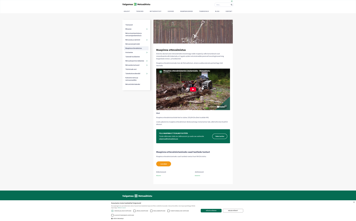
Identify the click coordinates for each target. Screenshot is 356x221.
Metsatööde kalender (132, 84)
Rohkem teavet (122, 208)
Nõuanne (128, 29)
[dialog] (178, 210)
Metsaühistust (155, 11)
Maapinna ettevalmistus (133, 48)
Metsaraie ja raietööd (132, 40)
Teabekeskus (204, 11)
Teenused (140, 11)
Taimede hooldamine (132, 57)
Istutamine (129, 52)
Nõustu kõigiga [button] (211, 210)
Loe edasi (163, 164)
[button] (154, 218)
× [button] (354, 202)
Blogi (217, 11)
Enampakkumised (186, 11)
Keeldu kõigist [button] (233, 210)
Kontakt (229, 11)
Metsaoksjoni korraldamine (134, 61)
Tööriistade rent (131, 69)
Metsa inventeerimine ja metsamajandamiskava (133, 34)
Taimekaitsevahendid (132, 73)
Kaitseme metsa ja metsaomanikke (131, 79)
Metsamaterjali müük (132, 44)
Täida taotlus (219, 136)
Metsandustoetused (132, 65)
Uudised (171, 11)
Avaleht (127, 11)
